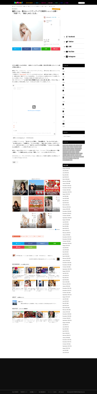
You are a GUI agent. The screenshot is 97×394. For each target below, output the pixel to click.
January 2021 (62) (66, 311)
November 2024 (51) (67, 213)
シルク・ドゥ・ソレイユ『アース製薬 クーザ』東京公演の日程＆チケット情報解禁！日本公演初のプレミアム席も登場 (74, 106)
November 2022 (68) (67, 264)
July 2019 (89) (65, 350)
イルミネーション (78, 148)
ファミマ (77, 151)
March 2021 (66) (66, 307)
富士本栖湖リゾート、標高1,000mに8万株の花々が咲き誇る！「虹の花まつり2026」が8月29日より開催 (75, 99)
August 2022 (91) (66, 271)
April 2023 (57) (66, 254)
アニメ (68, 148)
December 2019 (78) (67, 339)
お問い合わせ (61, 391)
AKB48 (64, 145)
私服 (66, 158)
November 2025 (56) (67, 187)
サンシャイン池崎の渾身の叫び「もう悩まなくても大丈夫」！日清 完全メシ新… (29, 276)
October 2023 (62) (66, 241)
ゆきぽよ (64, 148)
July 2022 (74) (65, 273)
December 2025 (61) (67, 185)
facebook (71, 37)
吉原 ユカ (20, 301)
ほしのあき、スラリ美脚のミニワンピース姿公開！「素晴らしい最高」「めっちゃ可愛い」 (74, 124)
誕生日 (74, 158)
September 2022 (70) (67, 269)
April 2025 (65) (66, 202)
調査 (77, 158)
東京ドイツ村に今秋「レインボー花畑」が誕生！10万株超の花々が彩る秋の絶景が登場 (74, 86)
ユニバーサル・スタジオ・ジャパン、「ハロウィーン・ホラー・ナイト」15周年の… (29, 321)
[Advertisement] (36, 59)
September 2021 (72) (67, 294)
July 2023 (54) (65, 247)
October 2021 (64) (66, 292)
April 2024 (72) (66, 228)
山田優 (64, 156)
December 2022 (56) (67, 262)
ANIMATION (43, 3)
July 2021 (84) (65, 299)
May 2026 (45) (65, 174)
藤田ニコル (26, 133)
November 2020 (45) (67, 316)
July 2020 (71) (65, 324)
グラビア (69, 151)
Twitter (71, 42)
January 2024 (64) (66, 234)
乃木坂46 (72, 155)
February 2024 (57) (66, 232)
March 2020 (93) (66, 333)
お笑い (80, 146)
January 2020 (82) (66, 337)
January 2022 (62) (66, 286)
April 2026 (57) (66, 177)
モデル (36, 236)
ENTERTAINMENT (29, 3)
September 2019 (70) (67, 346)
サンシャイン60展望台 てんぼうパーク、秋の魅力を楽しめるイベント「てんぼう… (18, 321)
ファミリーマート (66, 153)
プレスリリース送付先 (52, 391)
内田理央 (76, 155)
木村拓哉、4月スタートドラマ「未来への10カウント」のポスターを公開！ (41, 289)
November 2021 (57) (67, 290)
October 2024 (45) (66, 215)
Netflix (77, 145)
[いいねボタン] (14, 162)
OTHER (66, 3)
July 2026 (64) (65, 170)
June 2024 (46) (66, 224)
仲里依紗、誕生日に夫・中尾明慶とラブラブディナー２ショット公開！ (17, 289)
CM (67, 145)
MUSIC (61, 3)
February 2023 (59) (66, 258)
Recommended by (52, 229)
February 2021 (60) (66, 309)
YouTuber (76, 146)
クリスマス (65, 151)
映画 (74, 156)
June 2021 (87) (66, 301)
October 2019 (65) (66, 344)
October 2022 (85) (66, 266)
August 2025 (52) (66, 194)
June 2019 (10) (66, 352)
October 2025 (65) (66, 189)
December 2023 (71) (67, 237)
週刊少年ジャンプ (66, 159)
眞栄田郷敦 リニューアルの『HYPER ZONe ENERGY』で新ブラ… (41, 276)
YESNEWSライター (24, 391)
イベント (72, 148)
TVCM (68, 146)
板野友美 (81, 156)
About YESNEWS (15, 391)
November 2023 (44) (67, 239)
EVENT (56, 3)
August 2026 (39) (66, 168)
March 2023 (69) (66, 256)
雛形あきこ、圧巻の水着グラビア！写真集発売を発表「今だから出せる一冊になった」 (74, 75)
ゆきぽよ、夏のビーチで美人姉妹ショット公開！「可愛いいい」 (41, 321)
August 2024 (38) (66, 219)
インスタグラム (30, 236)
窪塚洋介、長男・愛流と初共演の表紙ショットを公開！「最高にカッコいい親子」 (29, 289)
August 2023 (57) (66, 245)
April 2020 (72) (66, 331)
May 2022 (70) (65, 277)
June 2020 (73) (66, 326)
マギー (77, 153)
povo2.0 (64, 146)
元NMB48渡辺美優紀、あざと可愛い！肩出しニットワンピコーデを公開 (54, 289)
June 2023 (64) (66, 249)
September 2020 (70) (67, 320)
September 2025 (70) (67, 192)
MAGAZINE (50, 3)
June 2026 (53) (66, 172)
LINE (70, 46)
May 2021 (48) (65, 303)
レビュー (64, 155)
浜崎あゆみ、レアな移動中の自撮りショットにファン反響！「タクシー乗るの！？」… (53, 321)
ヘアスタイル (72, 153)
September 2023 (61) (67, 243)
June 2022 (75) (66, 275)
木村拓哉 (77, 156)
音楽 (71, 159)
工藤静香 (68, 156)
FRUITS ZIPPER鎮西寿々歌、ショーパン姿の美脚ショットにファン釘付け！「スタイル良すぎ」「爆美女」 (74, 92)
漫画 (64, 158)
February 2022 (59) (66, 284)
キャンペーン (77, 150)
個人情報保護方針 (42, 391)
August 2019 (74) (66, 348)
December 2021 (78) (67, 288)
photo (81, 145)
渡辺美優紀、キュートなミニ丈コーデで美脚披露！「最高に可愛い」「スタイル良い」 (74, 112)
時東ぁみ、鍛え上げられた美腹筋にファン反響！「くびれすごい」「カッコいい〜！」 (74, 80)
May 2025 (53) (65, 200)
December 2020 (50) (67, 314)
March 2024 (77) (66, 230)
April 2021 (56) (66, 305)
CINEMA (37, 3)
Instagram (23, 236)
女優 (80, 155)
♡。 (14, 130)
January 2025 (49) (66, 209)
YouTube (71, 52)
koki (74, 145)
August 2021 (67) (66, 296)
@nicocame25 (23, 74)
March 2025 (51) (66, 204)
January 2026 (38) (66, 183)
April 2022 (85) (66, 279)
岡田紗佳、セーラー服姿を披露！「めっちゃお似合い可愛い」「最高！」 (74, 69)
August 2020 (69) (66, 322)
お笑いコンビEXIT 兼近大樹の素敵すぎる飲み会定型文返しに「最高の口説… (17, 276)
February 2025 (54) (66, 207)
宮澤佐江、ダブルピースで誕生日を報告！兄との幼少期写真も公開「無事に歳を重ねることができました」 (74, 118)
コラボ (73, 151)
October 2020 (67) (66, 318)
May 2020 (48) (65, 329)
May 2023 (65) (65, 251)
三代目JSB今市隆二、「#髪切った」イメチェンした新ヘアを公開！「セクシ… (53, 276)
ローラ (68, 155)
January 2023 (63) (66, 260)
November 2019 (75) (67, 341)
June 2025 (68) (66, 198)
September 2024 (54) (67, 217)
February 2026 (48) (66, 181)
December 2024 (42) (67, 211)
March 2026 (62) (66, 179)
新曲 (71, 156)
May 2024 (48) (65, 226)
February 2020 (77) (66, 335)
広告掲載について (33, 391)
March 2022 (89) (66, 281)
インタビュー (72, 150)
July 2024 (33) (65, 222)
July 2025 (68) (65, 196)
